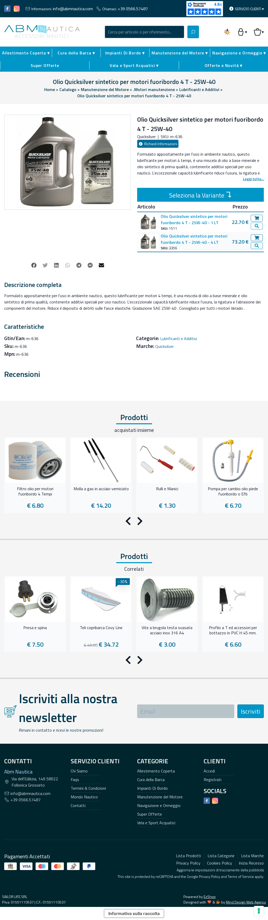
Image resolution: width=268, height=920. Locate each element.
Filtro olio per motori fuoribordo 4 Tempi (35, 491)
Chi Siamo (79, 771)
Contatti (78, 805)
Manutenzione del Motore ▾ (180, 53)
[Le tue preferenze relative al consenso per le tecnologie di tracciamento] (259, 911)
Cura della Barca (151, 779)
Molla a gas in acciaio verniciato (101, 489)
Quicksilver (164, 346)
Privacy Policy (209, 876)
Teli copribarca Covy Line (101, 628)
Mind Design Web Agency (246, 902)
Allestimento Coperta (156, 771)
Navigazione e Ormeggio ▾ (239, 53)
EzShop (210, 896)
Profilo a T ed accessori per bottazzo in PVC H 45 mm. (233, 630)
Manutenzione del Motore (160, 797)
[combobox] (144, 32)
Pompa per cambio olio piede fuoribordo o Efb (233, 491)
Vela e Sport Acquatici (156, 823)
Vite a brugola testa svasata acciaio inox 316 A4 (167, 630)
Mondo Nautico (84, 797)
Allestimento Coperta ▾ (26, 53)
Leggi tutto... (253, 179)
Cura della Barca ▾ (76, 53)
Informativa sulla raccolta (134, 913)
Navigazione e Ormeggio (159, 805)
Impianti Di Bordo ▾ (125, 53)
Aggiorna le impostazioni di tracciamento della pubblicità (220, 870)
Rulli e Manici (167, 489)
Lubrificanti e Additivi (178, 338)
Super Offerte (45, 65)
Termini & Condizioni (88, 788)
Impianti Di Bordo (152, 788)
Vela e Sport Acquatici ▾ (134, 65)
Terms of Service (241, 876)
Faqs (75, 779)
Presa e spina (35, 628)
